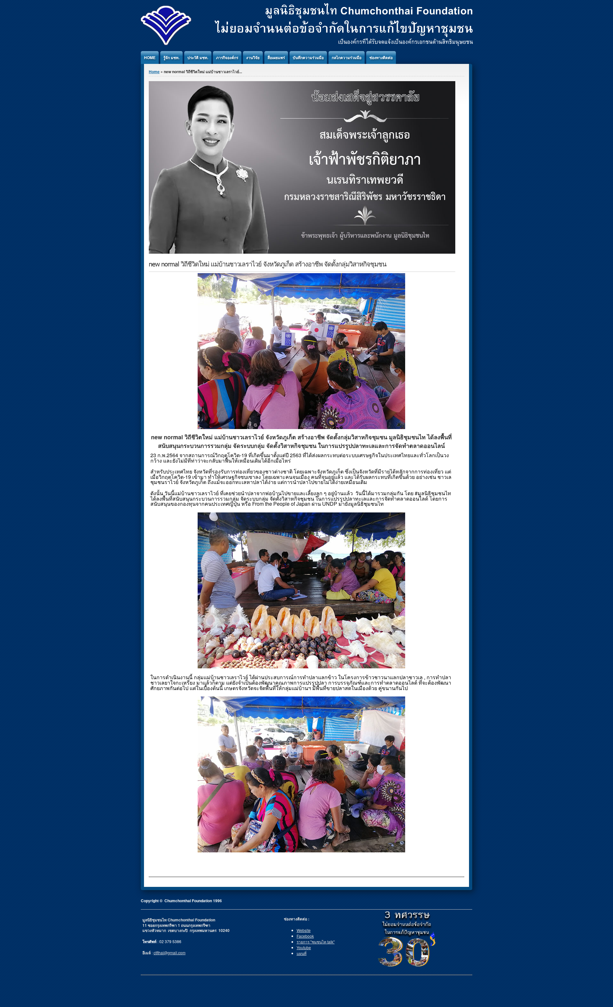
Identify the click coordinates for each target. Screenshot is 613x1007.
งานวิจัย (253, 57)
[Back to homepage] (307, 44)
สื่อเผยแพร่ (276, 57)
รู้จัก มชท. (171, 57)
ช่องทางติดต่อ (381, 57)
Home (154, 71)
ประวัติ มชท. (197, 57)
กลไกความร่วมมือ (346, 57)
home (149, 57)
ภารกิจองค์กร (227, 57)
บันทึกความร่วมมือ (308, 57)
